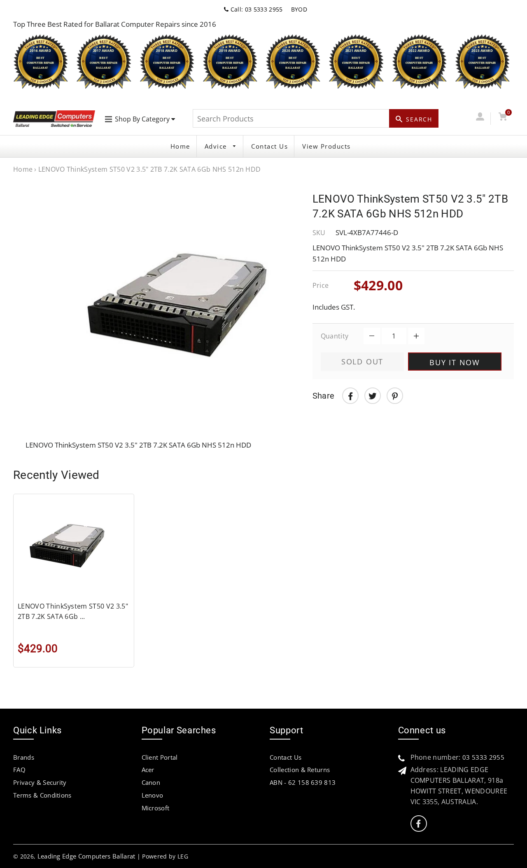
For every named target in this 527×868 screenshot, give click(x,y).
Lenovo (152, 795)
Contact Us (269, 146)
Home (180, 146)
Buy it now (454, 362)
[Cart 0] (503, 118)
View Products (326, 146)
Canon (151, 782)
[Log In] (480, 118)
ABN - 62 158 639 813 (303, 782)
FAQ (19, 769)
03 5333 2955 (483, 757)
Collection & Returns (300, 769)
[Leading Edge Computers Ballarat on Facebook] (418, 823)
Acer (148, 769)
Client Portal (160, 757)
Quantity (335, 336)
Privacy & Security (40, 782)
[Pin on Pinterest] (395, 395)
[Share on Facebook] (350, 395)
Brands (23, 757)
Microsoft (156, 808)
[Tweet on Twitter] (372, 395)
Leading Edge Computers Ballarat (86, 856)
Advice (217, 146)
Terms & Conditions (42, 795)
